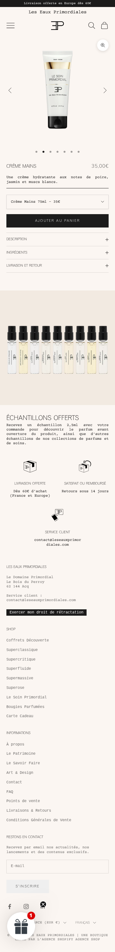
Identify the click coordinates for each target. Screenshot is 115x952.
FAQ (9, 792)
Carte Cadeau (19, 716)
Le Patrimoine (20, 754)
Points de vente (23, 801)
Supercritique (20, 659)
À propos (15, 744)
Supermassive (19, 678)
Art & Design (19, 773)
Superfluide (18, 669)
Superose (15, 688)
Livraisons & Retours (28, 810)
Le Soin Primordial (26, 697)
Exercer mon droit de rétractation (46, 612)
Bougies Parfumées (25, 707)
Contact (14, 782)
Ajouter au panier (57, 220)
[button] (21, 926)
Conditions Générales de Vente (38, 820)
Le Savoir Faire (23, 763)
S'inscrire (28, 886)
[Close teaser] (43, 904)
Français (82, 922)
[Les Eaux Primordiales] (57, 12)
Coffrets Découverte (27, 640)
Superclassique (22, 650)
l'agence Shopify (55, 939)
